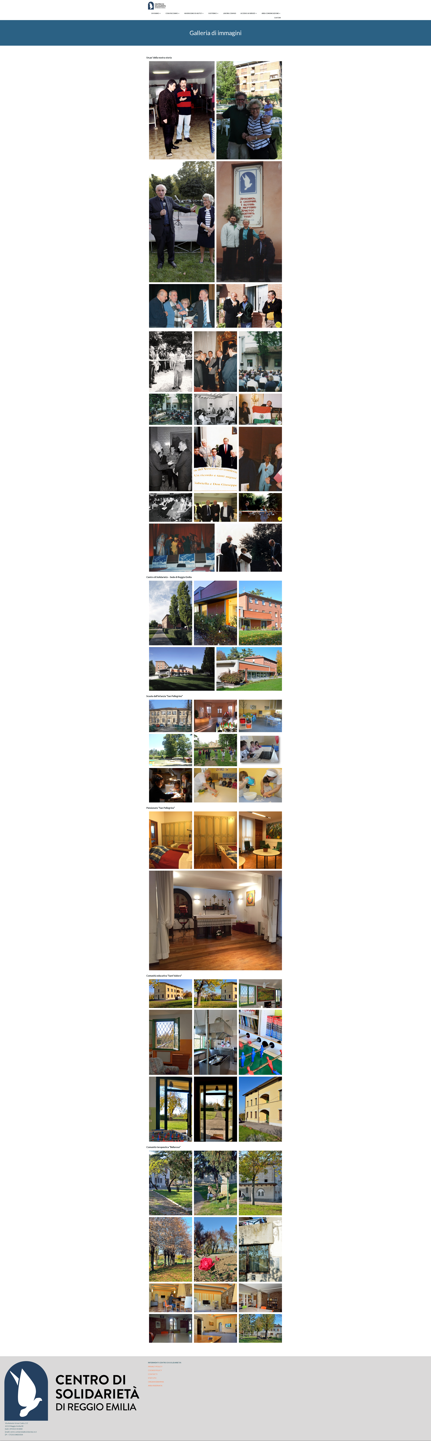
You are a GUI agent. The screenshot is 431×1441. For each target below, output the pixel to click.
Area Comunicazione (270, 13)
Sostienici (212, 13)
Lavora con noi (229, 13)
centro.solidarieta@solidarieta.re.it (23, 1432)
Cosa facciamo (172, 13)
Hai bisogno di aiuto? (193, 13)
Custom (277, 18)
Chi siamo (155, 13)
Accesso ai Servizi (248, 13)
